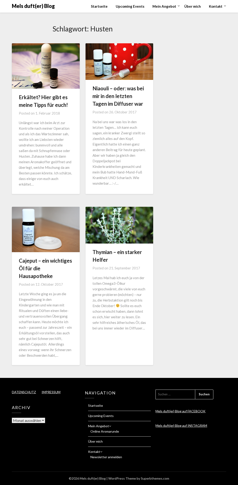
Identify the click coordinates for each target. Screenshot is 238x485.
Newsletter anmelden (106, 457)
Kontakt (215, 6)
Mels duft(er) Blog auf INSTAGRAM (181, 425)
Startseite (99, 6)
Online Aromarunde (104, 431)
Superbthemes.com (155, 478)
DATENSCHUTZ (24, 392)
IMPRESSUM (51, 392)
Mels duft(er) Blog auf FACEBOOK (180, 411)
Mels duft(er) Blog (33, 6)
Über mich (192, 6)
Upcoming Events (130, 6)
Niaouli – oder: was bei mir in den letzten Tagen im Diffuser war (118, 96)
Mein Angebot (164, 6)
